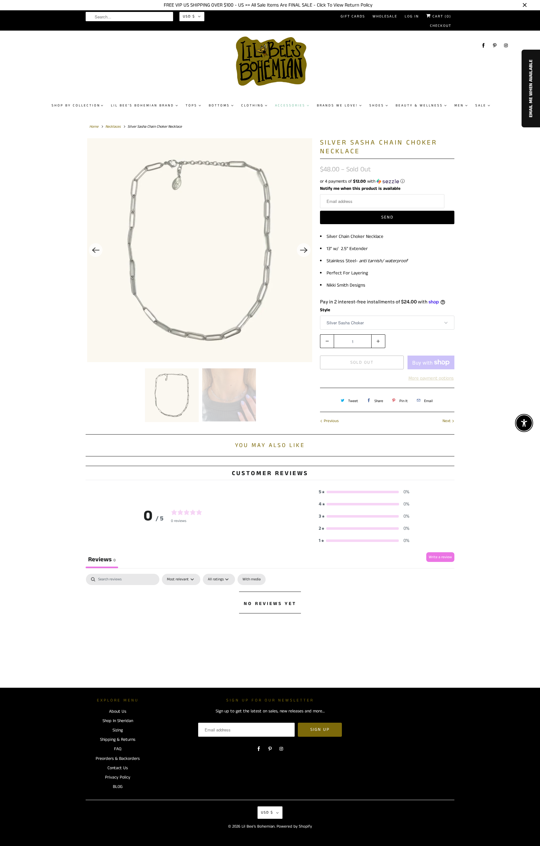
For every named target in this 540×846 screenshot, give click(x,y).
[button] (387, 181)
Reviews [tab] (102, 559)
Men (459, 105)
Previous (330, 421)
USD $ (189, 16)
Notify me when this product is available (360, 188)
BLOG (117, 787)
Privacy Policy (117, 777)
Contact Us (118, 768)
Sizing (117, 730)
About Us (117, 711)
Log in (412, 16)
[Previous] (95, 250)
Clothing (252, 105)
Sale (480, 105)
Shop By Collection (76, 105)
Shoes (376, 105)
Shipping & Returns (117, 739)
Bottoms (219, 105)
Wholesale (384, 16)
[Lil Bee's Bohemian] (273, 63)
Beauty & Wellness (419, 105)
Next (447, 421)
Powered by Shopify (294, 826)
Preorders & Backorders (118, 758)
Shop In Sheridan (117, 721)
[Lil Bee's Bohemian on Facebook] (483, 45)
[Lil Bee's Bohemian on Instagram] (506, 45)
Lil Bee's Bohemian (258, 826)
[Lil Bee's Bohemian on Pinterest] (495, 45)
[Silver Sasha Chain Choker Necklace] (199, 250)
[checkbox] (252, 579)
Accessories (290, 105)
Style (325, 310)
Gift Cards (353, 16)
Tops (191, 105)
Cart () (441, 16)
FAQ (117, 749)
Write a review (440, 557)
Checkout (440, 25)
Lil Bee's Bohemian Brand (142, 105)
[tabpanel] (270, 624)
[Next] (304, 250)
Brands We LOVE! (337, 105)
